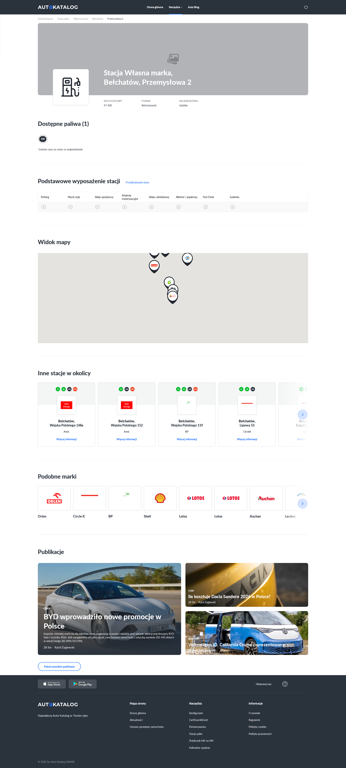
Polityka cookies (257, 727)
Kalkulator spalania (199, 747)
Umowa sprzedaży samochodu (147, 727)
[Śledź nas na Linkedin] (285, 684)
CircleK (247, 431)
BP (186, 431)
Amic (66, 431)
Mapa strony (138, 703)
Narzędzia (195, 703)
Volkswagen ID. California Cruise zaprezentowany (236, 644)
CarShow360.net (198, 720)
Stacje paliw (195, 734)
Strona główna (138, 713)
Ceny (47, 608)
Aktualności (136, 720)
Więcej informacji (66, 439)
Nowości (193, 639)
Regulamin (254, 720)
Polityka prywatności (260, 734)
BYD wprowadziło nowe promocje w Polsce (102, 621)
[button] (169, 283)
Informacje (256, 703)
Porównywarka (197, 727)
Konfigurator (196, 713)
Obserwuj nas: (264, 684)
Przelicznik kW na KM (201, 740)
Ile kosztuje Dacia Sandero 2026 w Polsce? (229, 596)
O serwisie (254, 713)
